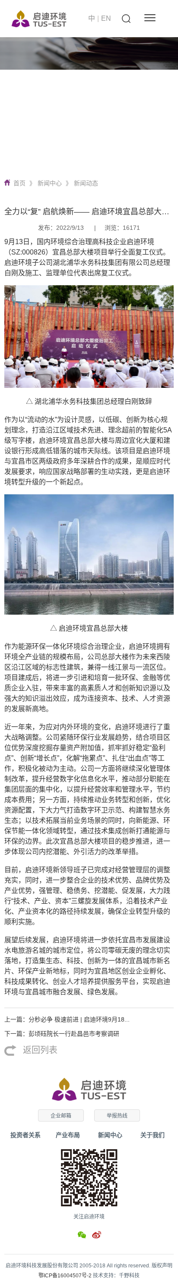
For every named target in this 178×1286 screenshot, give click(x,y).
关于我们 (152, 1134)
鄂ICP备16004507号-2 (65, 1276)
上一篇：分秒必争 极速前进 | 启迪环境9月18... (67, 1019)
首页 (19, 183)
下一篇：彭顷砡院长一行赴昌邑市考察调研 (61, 1033)
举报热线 (117, 1116)
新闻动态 (86, 183)
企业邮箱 (61, 1116)
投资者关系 (25, 1134)
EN (106, 18)
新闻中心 (50, 183)
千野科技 (129, 1276)
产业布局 (68, 1134)
